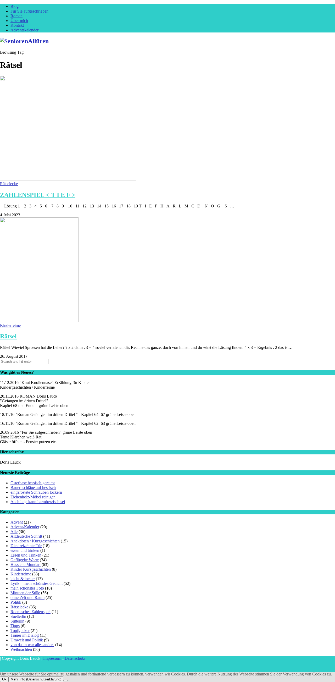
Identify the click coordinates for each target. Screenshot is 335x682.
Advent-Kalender (24, 527)
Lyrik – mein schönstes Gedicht (36, 583)
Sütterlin (17, 621)
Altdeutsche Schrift (26, 536)
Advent (16, 522)
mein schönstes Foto (27, 588)
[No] (65, 680)
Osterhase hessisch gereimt (32, 483)
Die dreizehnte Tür (26, 545)
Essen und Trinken (25, 555)
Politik (15, 602)
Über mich (19, 20)
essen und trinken (24, 550)
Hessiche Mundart (25, 564)
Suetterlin (18, 616)
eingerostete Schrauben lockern (36, 492)
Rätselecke (9, 184)
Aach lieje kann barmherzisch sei (37, 501)
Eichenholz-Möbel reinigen (32, 497)
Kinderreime (10, 325)
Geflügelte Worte (24, 560)
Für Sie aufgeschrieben (29, 11)
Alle (14, 531)
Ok (4, 679)
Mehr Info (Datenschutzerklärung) (36, 679)
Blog (14, 6)
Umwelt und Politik (26, 640)
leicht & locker (22, 578)
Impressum (52, 658)
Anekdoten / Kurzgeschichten (35, 541)
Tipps (15, 626)
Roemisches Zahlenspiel (30, 611)
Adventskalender (24, 30)
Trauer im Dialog (24, 635)
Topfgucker (20, 630)
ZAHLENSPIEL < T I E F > (37, 194)
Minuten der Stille (25, 593)
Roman (16, 16)
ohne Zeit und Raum (27, 597)
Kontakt (17, 25)
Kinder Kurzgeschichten (30, 569)
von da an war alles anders (32, 644)
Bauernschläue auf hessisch (33, 487)
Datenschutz (75, 658)
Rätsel (8, 336)
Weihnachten (21, 649)
